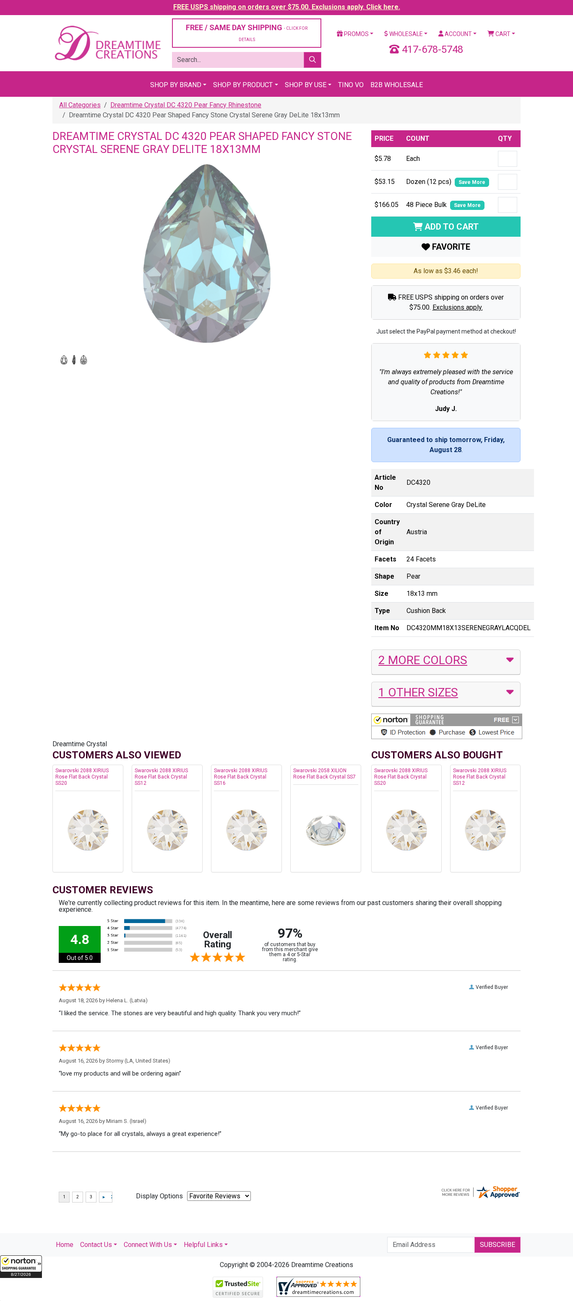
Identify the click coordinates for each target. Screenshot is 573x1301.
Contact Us (96, 1245)
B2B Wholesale (396, 85)
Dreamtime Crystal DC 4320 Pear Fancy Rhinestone (185, 105)
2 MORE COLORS (422, 660)
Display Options (159, 1196)
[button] (21, 1266)
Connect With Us (148, 1245)
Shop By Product (243, 85)
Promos (356, 34)
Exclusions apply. (457, 307)
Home (64, 1245)
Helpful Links (203, 1245)
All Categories (80, 105)
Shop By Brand (175, 85)
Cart (502, 34)
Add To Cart (450, 227)
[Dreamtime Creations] (107, 43)
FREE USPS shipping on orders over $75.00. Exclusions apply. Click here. (286, 7)
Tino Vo (351, 85)
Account (457, 34)
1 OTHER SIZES (418, 692)
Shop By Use (305, 85)
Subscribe (497, 1245)
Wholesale (405, 34)
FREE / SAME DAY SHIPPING (246, 32)
